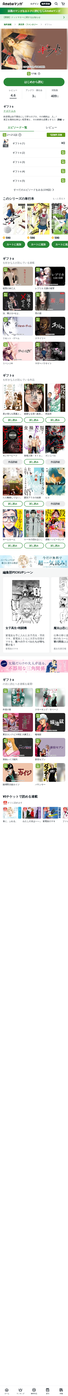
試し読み (12, 419)
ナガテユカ (9, 110)
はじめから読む (34, 82)
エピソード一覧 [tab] (17, 127)
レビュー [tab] (51, 127)
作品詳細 (12, 461)
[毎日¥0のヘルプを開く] (39, 74)
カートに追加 (14, 244)
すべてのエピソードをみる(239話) (32, 189)
